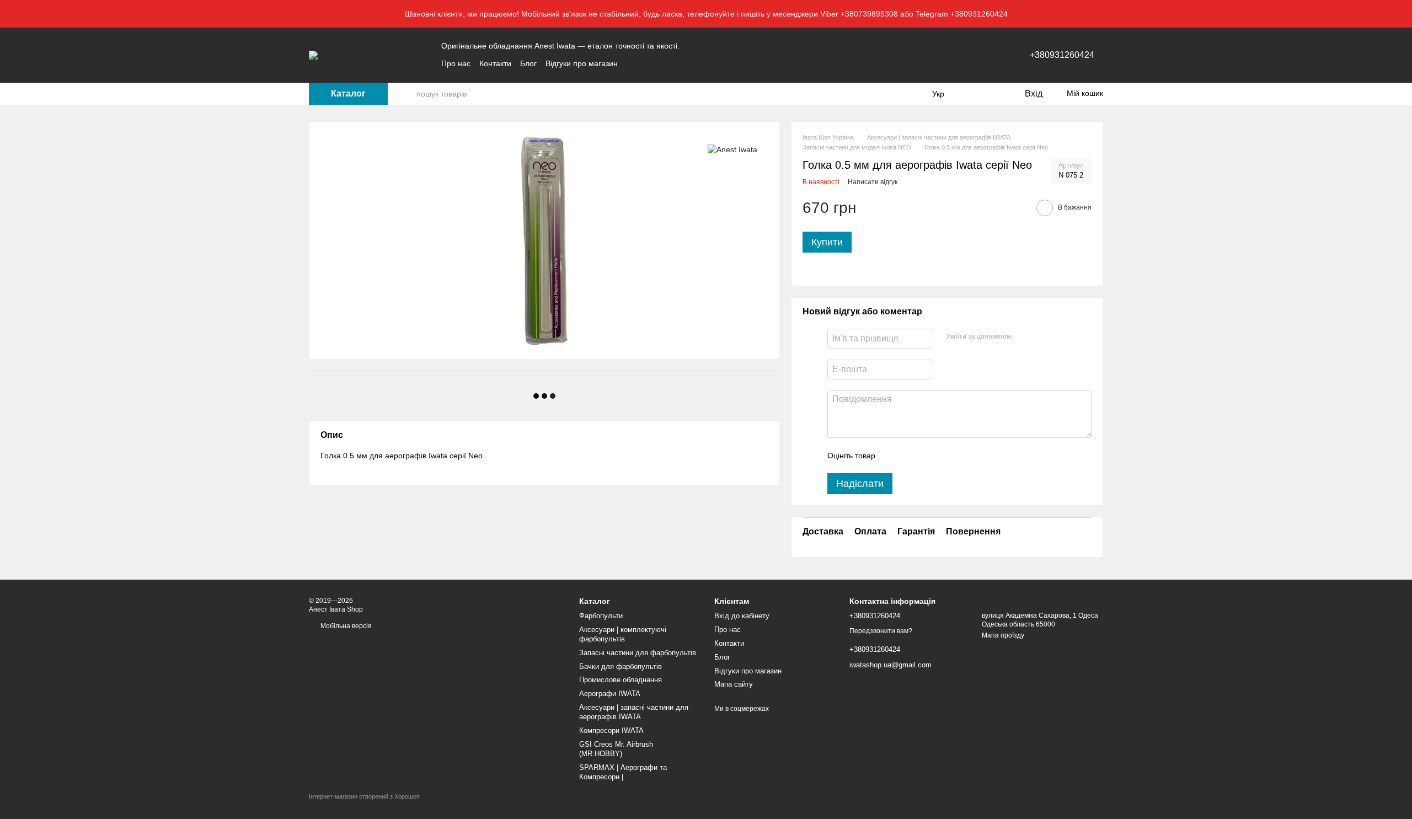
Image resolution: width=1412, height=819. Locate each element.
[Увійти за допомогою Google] (1041, 337)
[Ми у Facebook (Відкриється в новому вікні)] (633, 63)
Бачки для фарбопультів (620, 666)
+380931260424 (1062, 55)
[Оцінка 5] (964, 455)
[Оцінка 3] (929, 455)
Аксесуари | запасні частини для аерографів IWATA (633, 712)
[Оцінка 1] (893, 455)
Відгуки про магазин (581, 63)
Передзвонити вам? (880, 631)
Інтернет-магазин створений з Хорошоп (364, 796)
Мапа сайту (733, 684)
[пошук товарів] (407, 94)
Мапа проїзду (1003, 635)
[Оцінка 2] (911, 455)
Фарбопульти (601, 616)
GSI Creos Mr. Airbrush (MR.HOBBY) (616, 749)
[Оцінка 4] (946, 455)
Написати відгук (872, 182)
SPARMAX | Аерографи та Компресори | (623, 772)
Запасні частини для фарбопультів (637, 653)
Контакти (495, 63)
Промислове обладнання (620, 680)
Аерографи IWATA (609, 693)
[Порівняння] (970, 93)
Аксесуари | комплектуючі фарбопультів (622, 634)
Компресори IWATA (611, 730)
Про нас (455, 63)
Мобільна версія (345, 626)
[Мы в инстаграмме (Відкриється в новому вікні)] (659, 63)
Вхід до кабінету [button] (741, 616)
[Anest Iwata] (732, 149)
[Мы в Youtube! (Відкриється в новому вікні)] (646, 63)
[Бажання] (992, 93)
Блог (528, 63)
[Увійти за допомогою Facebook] (1023, 337)
